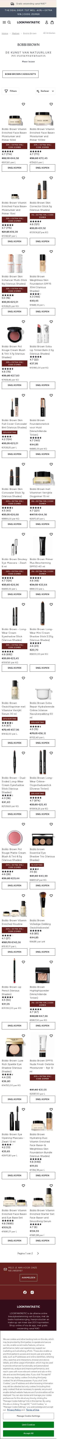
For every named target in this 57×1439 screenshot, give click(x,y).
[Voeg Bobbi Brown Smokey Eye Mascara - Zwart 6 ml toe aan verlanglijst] (23, 534)
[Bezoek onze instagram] (32, 1292)
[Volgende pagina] (38, 1253)
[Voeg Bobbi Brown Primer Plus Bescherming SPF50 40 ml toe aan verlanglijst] (51, 534)
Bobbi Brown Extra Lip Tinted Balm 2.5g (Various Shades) (42, 350)
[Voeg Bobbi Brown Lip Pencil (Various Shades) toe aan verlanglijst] (23, 962)
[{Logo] (28, 22)
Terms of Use (32, 1410)
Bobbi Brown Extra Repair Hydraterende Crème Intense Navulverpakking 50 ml (42, 710)
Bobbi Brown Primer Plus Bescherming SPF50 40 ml (41, 563)
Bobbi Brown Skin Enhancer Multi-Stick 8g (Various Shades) (14, 280)
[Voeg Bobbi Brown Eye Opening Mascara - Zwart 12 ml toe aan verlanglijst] (23, 1109)
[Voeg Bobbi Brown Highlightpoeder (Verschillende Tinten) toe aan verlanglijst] (51, 962)
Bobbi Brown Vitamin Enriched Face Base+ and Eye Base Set (14, 1214)
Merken (15, 33)
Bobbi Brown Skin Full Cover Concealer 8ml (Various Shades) (14, 424)
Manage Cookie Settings (28, 1416)
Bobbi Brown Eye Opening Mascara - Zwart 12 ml (13, 1138)
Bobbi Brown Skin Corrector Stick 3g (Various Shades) (41, 206)
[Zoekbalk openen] (9, 22)
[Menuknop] (3, 22)
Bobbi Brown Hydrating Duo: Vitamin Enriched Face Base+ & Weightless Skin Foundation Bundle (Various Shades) (41, 1145)
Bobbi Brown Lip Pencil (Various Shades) (11, 990)
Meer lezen (28, 61)
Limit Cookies (28, 1425)
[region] (28, 1385)
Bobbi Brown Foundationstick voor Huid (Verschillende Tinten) (39, 427)
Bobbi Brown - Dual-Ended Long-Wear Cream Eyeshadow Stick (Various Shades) (14, 785)
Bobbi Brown (28, 45)
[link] (46, 22)
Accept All (28, 1433)
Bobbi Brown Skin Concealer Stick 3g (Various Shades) (13, 493)
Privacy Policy (14, 1410)
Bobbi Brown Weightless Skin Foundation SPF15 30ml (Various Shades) (41, 283)
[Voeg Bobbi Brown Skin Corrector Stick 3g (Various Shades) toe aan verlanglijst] (51, 177)
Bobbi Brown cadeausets (20, 74)
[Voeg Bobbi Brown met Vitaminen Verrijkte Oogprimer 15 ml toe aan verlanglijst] (51, 464)
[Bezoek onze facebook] (25, 1292)
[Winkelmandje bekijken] (52, 22)
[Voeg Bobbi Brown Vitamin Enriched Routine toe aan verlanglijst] (23, 895)
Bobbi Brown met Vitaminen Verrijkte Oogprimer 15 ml (41, 493)
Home (5, 33)
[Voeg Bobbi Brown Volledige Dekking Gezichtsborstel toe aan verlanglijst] (51, 895)
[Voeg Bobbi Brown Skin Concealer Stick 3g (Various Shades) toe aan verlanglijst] (23, 464)
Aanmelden (28, 1277)
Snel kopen (14, 168)
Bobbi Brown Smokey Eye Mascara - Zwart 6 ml (14, 563)
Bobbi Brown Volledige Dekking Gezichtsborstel (40, 924)
